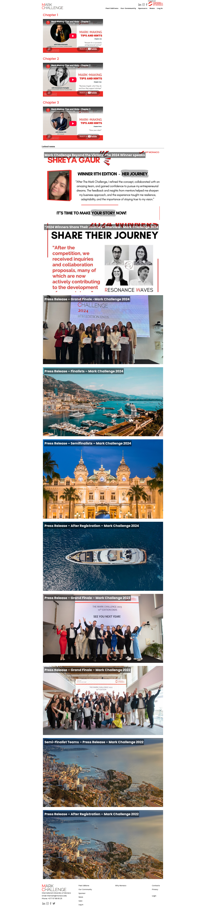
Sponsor (82, 893)
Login (154, 896)
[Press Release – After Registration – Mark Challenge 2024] (103, 590)
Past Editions (84, 885)
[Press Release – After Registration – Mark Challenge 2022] (103, 878)
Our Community (85, 889)
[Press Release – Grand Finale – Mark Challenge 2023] (103, 662)
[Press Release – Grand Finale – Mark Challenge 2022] (103, 734)
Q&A (80, 901)
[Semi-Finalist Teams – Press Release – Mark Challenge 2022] (103, 806)
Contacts (156, 885)
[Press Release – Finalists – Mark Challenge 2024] (103, 435)
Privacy (155, 889)
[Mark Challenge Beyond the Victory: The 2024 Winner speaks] (103, 219)
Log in (81, 904)
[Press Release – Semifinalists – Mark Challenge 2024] (103, 517)
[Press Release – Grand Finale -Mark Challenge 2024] (103, 363)
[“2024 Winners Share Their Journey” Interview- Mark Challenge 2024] (103, 291)
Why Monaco (120, 885)
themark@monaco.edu (57, 896)
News (81, 897)
